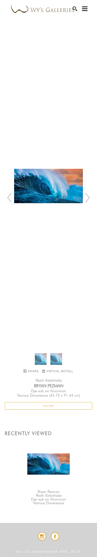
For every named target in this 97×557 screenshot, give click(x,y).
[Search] (75, 8)
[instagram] (42, 536)
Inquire (48, 405)
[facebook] (55, 536)
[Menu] (85, 8)
